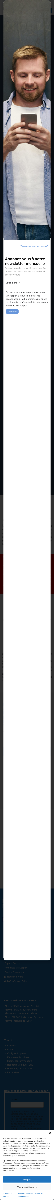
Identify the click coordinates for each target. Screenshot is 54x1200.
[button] (49, 1133)
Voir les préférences (27, 1187)
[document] (27, 600)
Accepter (27, 1179)
